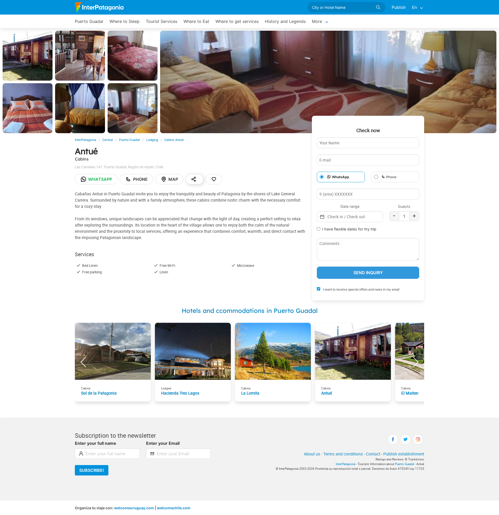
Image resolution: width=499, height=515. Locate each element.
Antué (326, 393)
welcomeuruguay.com (134, 508)
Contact (373, 454)
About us (312, 454)
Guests (404, 206)
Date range (349, 206)
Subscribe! (91, 470)
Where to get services (237, 21)
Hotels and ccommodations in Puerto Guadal (250, 310)
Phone (140, 179)
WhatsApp (340, 177)
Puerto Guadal (89, 21)
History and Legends (285, 21)
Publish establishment (403, 454)
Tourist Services (161, 21)
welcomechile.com (174, 508)
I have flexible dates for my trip (349, 229)
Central (107, 140)
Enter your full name (95, 443)
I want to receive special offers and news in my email (360, 289)
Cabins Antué (174, 140)
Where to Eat (196, 21)
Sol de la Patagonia (99, 393)
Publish (399, 7)
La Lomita (250, 393)
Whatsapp (100, 179)
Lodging (152, 140)
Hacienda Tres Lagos (180, 393)
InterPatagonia (85, 140)
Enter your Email (163, 443)
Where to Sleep (124, 21)
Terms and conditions (343, 454)
